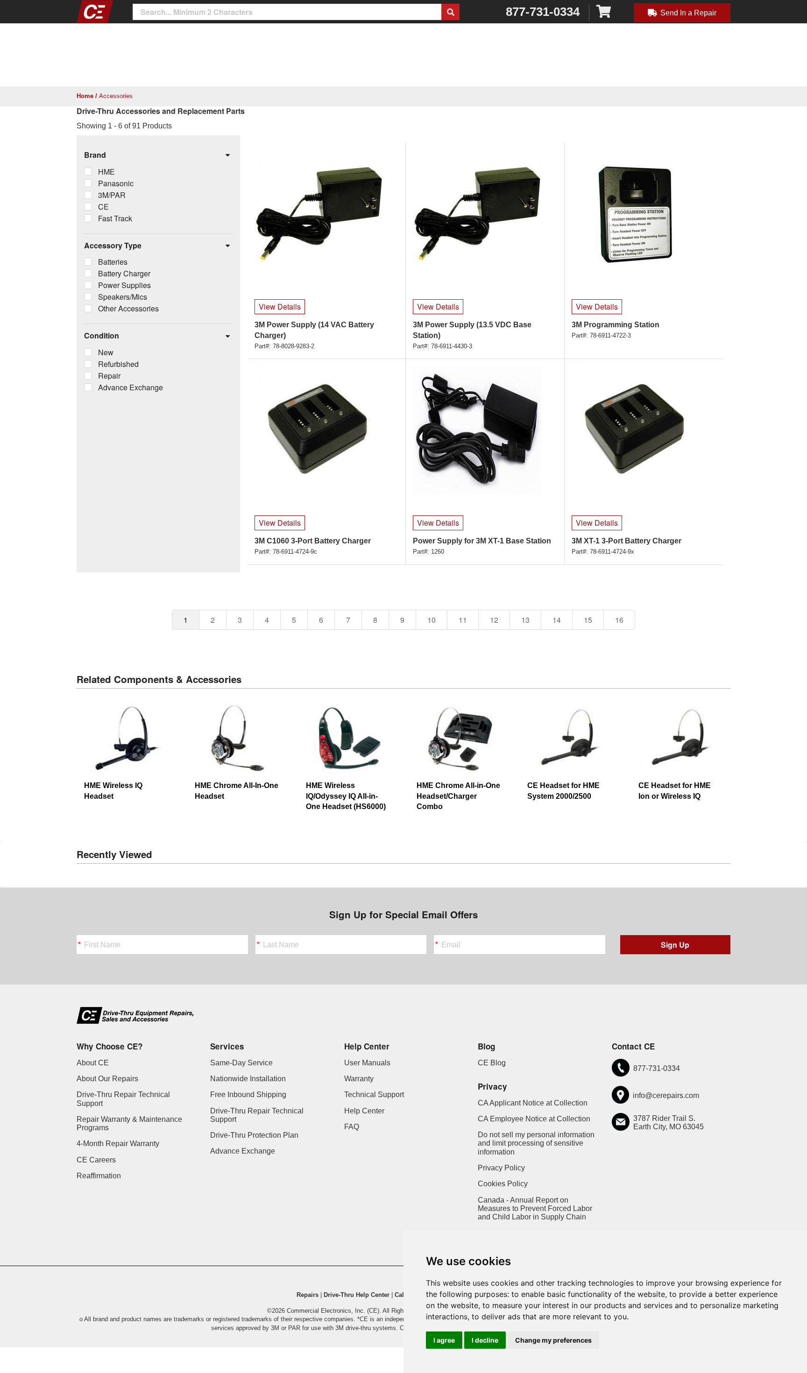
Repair (109, 375)
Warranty (359, 1079)
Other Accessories (128, 308)
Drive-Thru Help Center (356, 1294)
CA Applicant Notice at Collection (533, 1103)
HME (106, 171)
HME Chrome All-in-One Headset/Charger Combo (458, 796)
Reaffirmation (99, 1176)
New (105, 352)
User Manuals (367, 1063)
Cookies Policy (503, 1184)
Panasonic (116, 183)
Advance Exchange (130, 387)
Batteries (112, 261)
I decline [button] (485, 1340)
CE (103, 206)
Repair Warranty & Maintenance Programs (129, 1123)
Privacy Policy (501, 1168)
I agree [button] (444, 1340)
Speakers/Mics (122, 296)
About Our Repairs (107, 1079)
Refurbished (118, 364)
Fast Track (115, 218)
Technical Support (374, 1094)
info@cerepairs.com (666, 1095)
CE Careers (96, 1160)
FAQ (351, 1127)
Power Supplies (124, 285)
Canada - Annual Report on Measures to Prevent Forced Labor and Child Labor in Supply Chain (535, 1208)
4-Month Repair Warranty (118, 1144)
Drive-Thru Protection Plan (254, 1135)
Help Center (364, 1111)
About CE (93, 1063)
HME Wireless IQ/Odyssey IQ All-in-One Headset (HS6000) (346, 796)
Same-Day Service (241, 1063)
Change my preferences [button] (553, 1340)
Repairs (308, 1294)
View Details (280, 306)
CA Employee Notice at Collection (534, 1119)
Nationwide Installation (248, 1079)
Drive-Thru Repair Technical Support (123, 1099)
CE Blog (492, 1063)
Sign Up (675, 944)
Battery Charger (124, 273)
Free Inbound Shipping (248, 1094)
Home (85, 95)
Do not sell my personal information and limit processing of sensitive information (536, 1143)
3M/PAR (112, 195)
